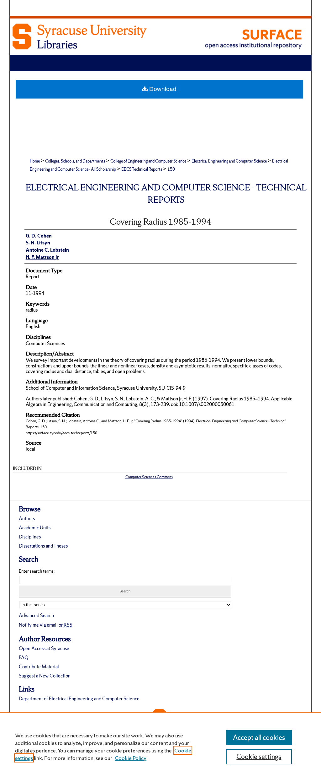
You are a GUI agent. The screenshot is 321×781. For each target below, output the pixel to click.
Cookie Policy (130, 758)
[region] (160, 746)
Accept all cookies (259, 737)
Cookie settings (258, 756)
